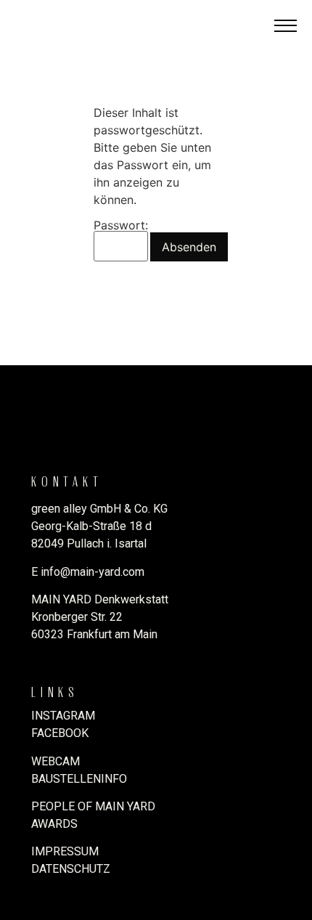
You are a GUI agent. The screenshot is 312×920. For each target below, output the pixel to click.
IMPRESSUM (65, 851)
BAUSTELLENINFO (79, 779)
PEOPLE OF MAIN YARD (93, 806)
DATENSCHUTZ (70, 869)
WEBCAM (55, 761)
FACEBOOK (60, 733)
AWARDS (54, 824)
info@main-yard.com (92, 572)
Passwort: (121, 225)
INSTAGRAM (63, 715)
